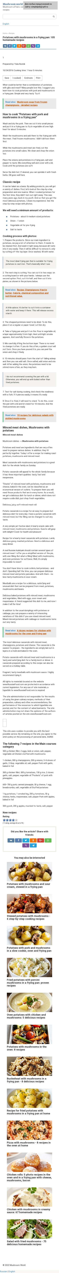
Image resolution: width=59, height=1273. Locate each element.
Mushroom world (13, 4)
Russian (3, 1271)
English (6, 24)
